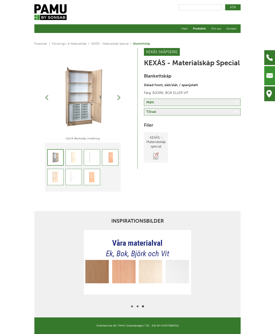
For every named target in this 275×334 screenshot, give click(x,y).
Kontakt (231, 28)
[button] (51, 97)
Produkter (199, 28)
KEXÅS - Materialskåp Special (109, 43)
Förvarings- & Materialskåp (69, 43)
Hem (185, 28)
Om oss (216, 28)
